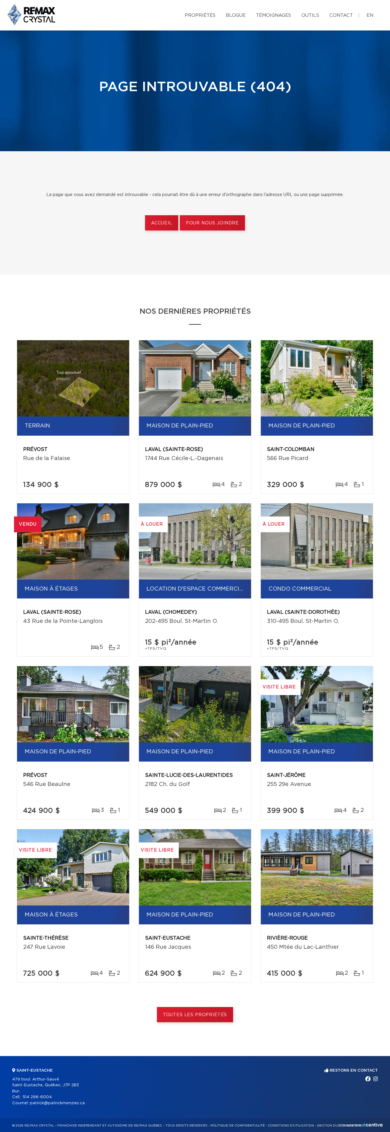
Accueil (161, 223)
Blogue (236, 15)
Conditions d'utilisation (291, 1125)
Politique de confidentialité (238, 1125)
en (370, 15)
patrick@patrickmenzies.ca (57, 1103)
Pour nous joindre (212, 223)
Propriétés (200, 15)
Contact (341, 15)
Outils (310, 15)
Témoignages (273, 15)
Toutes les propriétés (195, 1015)
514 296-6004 (37, 1097)
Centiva (373, 1125)
